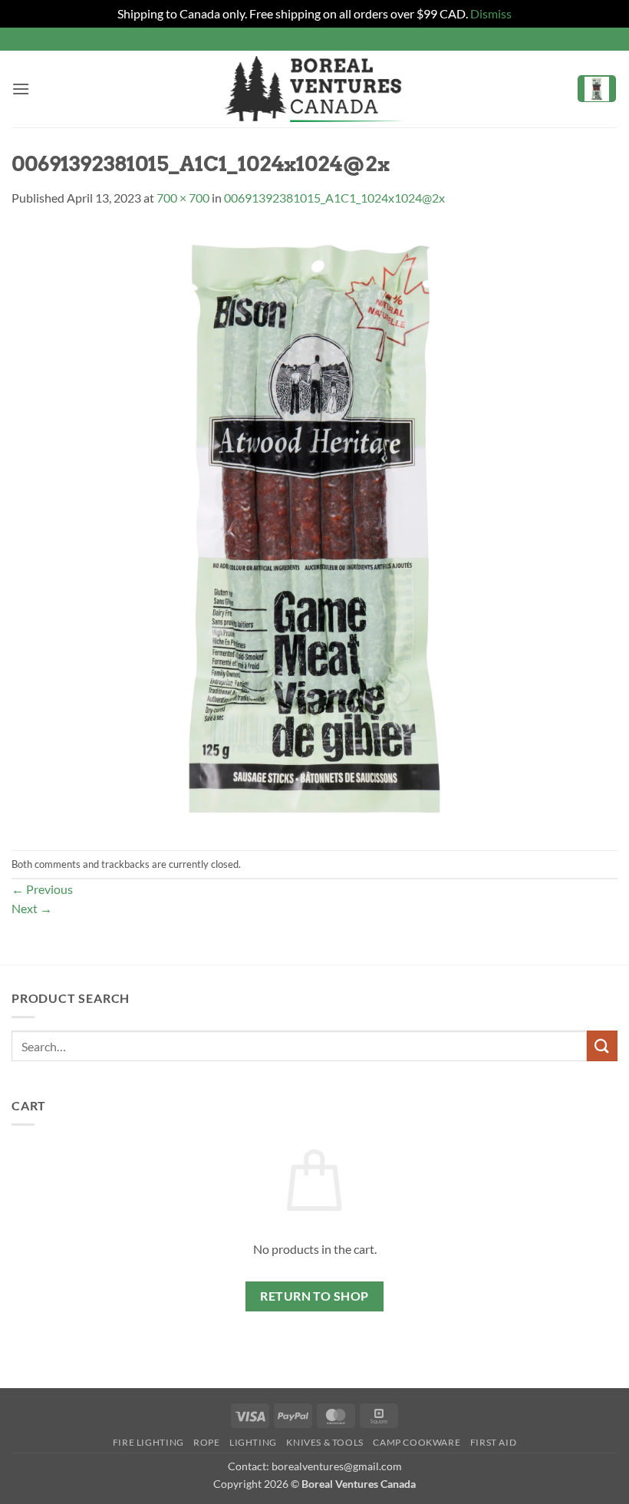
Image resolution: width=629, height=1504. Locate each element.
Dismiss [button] (491, 13)
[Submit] (602, 1045)
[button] (21, 88)
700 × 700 (182, 197)
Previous (42, 889)
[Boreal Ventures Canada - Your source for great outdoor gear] (314, 89)
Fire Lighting (148, 1442)
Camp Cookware (416, 1442)
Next (32, 908)
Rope (206, 1442)
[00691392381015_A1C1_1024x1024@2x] (314, 526)
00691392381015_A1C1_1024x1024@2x (334, 197)
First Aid (493, 1442)
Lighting (253, 1442)
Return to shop (314, 1296)
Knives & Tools (325, 1442)
